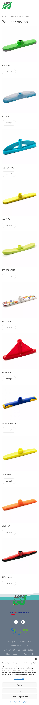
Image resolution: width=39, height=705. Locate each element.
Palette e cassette (19, 645)
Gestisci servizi (19, 679)
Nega (19, 691)
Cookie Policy (14, 702)
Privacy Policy (23, 702)
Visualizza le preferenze (19, 697)
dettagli (9, 71)
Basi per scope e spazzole (19, 641)
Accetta (19, 685)
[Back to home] (7, 5)
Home (4, 16)
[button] (36, 659)
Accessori (28, 654)
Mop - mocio (11, 654)
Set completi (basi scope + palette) (19, 650)
